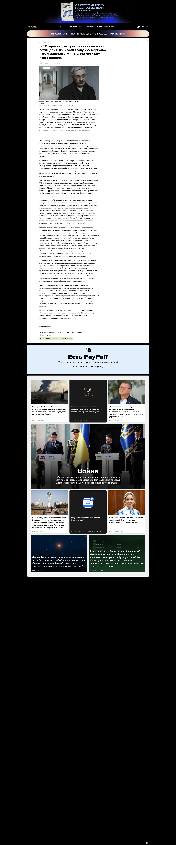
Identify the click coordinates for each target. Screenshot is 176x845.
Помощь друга (110, 27)
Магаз (99, 27)
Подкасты (91, 27)
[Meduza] (33, 27)
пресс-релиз (90, 310)
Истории (73, 27)
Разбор (82, 27)
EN (147, 26)
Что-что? (51, 335)
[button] (69, 83)
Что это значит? (52, 843)
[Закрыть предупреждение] (147, 843)
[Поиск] (143, 27)
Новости (63, 27)
